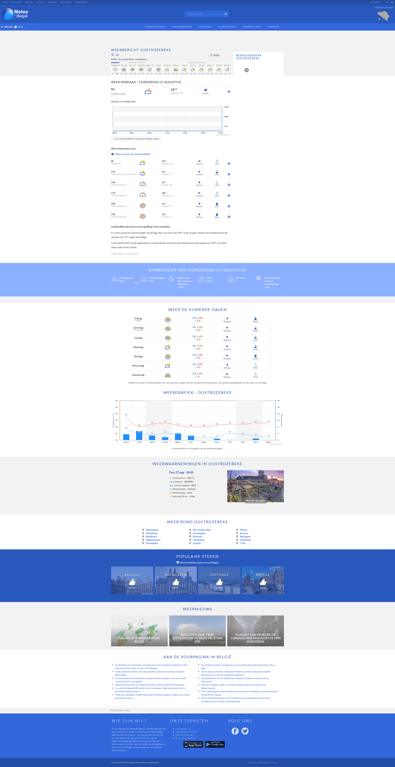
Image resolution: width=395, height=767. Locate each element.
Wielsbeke (152, 533)
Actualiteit (66, 2)
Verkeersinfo (81, 2)
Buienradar (16, 2)
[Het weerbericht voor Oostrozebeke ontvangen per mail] (117, 55)
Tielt (242, 543)
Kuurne (244, 533)
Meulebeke (152, 529)
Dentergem (199, 533)
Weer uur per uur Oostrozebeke (132, 154)
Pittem (243, 529)
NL (392, 2)
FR (387, 2)
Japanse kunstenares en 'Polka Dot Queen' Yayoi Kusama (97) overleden (150, 684)
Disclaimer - (253, 762)
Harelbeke (245, 539)
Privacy (275, 762)
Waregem (245, 536)
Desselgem (152, 543)
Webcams (52, 2)
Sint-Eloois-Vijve (202, 529)
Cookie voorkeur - (265, 762)
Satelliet (29, 2)
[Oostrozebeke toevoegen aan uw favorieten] (112, 54)
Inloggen (375, 2)
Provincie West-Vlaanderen (132, 59)
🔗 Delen (214, 55)
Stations (41, 2)
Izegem (197, 543)
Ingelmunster (153, 539)
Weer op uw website (185, 738)
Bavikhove (151, 536)
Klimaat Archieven (184, 735)
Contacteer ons (183, 728)
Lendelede (198, 539)
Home (4, 2)
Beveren (197, 536)
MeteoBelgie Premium (186, 731)
